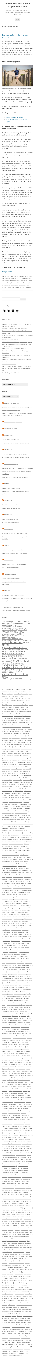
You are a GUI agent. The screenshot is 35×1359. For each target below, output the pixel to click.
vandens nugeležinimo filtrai (12, 679)
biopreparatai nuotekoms (19, 1038)
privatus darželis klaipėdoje (20, 1082)
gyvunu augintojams (24, 952)
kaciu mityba (25, 930)
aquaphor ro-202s (17, 780)
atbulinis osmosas (12, 642)
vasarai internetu (27, 1130)
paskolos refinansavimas (14, 890)
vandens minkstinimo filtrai (15, 675)
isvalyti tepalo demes (13, 897)
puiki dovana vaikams (16, 808)
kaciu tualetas (16, 943)
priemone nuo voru (17, 793)
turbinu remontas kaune (14, 879)
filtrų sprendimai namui (23, 720)
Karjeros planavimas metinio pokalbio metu (14, 348)
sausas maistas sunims (13, 1219)
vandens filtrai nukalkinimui (18, 700)
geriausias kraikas (13, 1011)
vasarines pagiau (22, 1122)
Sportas (8, 278)
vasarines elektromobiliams (9, 1122)
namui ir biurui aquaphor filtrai (20, 773)
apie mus (19, 958)
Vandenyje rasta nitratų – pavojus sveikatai (14, 564)
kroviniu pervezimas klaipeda (19, 1033)
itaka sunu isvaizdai (11, 963)
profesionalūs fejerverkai (15, 1014)
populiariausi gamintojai (9, 1137)
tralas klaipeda (6, 1307)
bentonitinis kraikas (7, 947)
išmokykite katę (6, 932)
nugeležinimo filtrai (13, 653)
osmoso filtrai (9, 658)
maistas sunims (6, 1002)
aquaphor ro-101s (7, 771)
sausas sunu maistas (12, 972)
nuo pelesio (5, 1086)
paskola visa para (16, 1144)
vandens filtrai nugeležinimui (9, 742)
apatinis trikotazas (7, 1340)
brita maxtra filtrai (23, 1018)
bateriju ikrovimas (8, 1333)
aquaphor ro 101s (9, 625)
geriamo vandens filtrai (14, 647)
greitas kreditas (22, 886)
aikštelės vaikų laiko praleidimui (15, 811)
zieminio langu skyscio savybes (16, 859)
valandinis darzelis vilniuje (24, 936)
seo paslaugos (6, 661)
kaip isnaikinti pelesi (20, 1141)
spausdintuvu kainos (22, 1060)
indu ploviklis (13, 1066)
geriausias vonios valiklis (8, 824)
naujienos (25, 958)
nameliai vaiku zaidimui (23, 1300)
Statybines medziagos (10, 574)
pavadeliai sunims (12, 969)
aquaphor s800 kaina (18, 632)
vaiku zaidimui (29, 859)
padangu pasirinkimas (8, 916)
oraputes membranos (8, 1336)
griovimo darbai (6, 649)
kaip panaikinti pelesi (20, 1318)
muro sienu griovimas (18, 1062)
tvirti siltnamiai (6, 978)
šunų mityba (10, 1007)
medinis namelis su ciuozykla (9, 894)
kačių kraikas (27, 1007)
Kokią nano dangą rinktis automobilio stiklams (15, 477)
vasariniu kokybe (6, 1108)
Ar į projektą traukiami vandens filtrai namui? (14, 533)
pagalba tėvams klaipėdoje (9, 1077)
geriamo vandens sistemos (13, 749)
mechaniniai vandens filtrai (19, 649)
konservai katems (11, 945)
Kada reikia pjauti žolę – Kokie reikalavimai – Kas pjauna (17, 468)
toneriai (18, 1055)
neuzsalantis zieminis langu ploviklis (17, 905)
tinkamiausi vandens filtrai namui (16, 718)
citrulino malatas (12, 280)
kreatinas (24, 280)
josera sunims (14, 939)
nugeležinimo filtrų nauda (24, 740)
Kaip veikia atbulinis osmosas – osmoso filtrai (14, 553)
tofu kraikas (17, 947)
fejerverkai (25, 987)
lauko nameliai (6, 1027)
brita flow (7, 1022)
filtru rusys (15, 1016)
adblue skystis (12, 864)
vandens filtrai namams (15, 1355)
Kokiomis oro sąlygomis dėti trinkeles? (12, 550)
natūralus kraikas (18, 1283)
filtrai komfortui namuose (22, 714)
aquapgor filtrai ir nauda (25, 764)
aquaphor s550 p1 (18, 631)
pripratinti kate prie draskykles (22, 892)
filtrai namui (22, 736)
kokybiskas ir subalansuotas (16, 967)
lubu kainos (9, 877)
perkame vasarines (13, 1135)
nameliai (28, 1025)
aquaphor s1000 (16, 634)
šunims (4, 954)
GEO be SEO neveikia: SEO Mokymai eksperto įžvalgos (17, 342)
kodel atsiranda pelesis (19, 857)
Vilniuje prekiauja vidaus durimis (11, 579)
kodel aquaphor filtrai (26, 775)
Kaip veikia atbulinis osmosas (10, 340)
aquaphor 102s (27, 786)
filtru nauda (23, 989)
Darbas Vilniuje (19, 1031)
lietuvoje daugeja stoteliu (17, 826)
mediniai (23, 1291)
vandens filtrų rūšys (25, 731)
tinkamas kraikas (6, 1016)
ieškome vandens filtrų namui (10, 722)
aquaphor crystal (8, 621)
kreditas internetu (16, 930)
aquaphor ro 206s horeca (9, 630)
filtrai (5, 645)
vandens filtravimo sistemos (12, 671)
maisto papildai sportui (11, 283)
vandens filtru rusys (16, 769)
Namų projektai (8, 529)
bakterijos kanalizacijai (15, 850)
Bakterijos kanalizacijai (11, 428)
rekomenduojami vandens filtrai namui (16, 729)
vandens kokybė (8, 672)
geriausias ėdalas (12, 985)
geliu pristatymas (20, 1069)
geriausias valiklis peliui (14, 835)
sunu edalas (13, 936)
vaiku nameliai (15, 1029)
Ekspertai (6, 483)
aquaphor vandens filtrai (12, 638)
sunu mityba (20, 963)
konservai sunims (6, 943)
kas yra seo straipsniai (16, 841)
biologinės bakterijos (20, 991)
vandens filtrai (20, 660)
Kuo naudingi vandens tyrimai (10, 567)
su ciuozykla (24, 1029)
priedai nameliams (27, 1289)
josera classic (22, 839)
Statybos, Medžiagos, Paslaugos (13, 422)
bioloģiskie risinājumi (8, 861)
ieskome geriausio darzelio (21, 868)
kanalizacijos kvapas (7, 994)
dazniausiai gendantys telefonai (10, 815)
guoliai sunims (6, 941)
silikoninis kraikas (22, 945)
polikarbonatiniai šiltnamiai (23, 976)
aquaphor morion (23, 623)
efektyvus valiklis (16, 1042)
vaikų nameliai (7, 1291)
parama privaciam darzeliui (9, 866)
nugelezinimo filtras (13, 651)
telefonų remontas (25, 795)
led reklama (12, 980)
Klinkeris (6, 545)
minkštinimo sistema (15, 698)
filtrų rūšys (14, 696)
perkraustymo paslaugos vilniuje (19, 932)
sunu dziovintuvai (26, 941)
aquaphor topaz (8, 637)
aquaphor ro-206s (18, 782)
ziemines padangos (19, 910)
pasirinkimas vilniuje (7, 868)
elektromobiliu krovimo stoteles (23, 1199)
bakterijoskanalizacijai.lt (14, 1075)
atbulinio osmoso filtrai (8, 751)
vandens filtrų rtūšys (15, 727)
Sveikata (13, 278)
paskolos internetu (21, 883)
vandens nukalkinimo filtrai (20, 747)
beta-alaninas (25, 278)
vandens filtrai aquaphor (12, 663)
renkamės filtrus (7, 983)
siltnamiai (4, 879)
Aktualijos (11, 276)
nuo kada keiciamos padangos (23, 916)
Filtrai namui (8, 514)
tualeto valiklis (12, 1060)
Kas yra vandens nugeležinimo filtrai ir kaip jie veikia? (16, 366)
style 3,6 (20, 1287)
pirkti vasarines (25, 1115)
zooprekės (5, 1014)
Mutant (20, 283)
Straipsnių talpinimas (25, 287)
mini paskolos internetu (17, 1201)
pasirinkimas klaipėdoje (24, 1080)
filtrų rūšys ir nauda (26, 698)
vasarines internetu (8, 1102)
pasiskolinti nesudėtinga (8, 883)
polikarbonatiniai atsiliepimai (18, 978)
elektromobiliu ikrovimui (21, 927)
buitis (15, 848)
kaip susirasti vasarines (19, 1133)
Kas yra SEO (7, 590)
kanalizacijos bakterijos (20, 994)
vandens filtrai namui (14, 665)
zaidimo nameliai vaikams (18, 1051)
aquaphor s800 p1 (6, 634)
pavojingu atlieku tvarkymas (25, 1066)
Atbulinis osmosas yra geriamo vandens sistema (15, 443)
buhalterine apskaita (22, 864)
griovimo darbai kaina (8, 1069)
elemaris (13, 1022)
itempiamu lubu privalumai (19, 870)
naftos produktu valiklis (8, 1148)
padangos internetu (13, 901)
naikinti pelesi (17, 1049)
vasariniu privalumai (25, 1119)
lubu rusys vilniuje (18, 877)
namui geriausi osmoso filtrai (9, 736)
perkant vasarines (17, 1130)
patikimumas (11, 1064)
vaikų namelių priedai (13, 1325)
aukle (10, 1086)
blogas (28, 985)
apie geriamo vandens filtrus (20, 705)
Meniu (17, 19)
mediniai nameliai (12, 1025)
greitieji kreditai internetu (19, 888)
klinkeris (16, 1044)
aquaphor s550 (21, 630)
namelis (31, 1298)
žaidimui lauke (25, 1027)
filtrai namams (18, 716)
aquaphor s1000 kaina (8, 635)
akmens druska (28, 1148)
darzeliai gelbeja (22, 866)
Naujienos (24, 276)
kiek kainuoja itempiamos (15, 875)
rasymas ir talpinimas (15, 1100)
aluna (30, 1018)
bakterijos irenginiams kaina (17, 1040)
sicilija (28, 1146)
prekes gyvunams (13, 1221)
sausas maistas (19, 1007)
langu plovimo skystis (16, 908)
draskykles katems (27, 890)
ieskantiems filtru (6, 989)
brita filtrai (25, 643)
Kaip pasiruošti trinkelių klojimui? (11, 488)
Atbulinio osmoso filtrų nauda (10, 522)
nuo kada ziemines (27, 852)
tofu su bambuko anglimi (22, 923)
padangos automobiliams (15, 1091)
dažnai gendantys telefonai (21, 822)
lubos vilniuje (27, 877)
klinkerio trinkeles (6, 1038)
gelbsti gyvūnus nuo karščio (14, 1005)
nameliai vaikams (15, 1027)
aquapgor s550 (27, 771)
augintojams (22, 985)
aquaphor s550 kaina (8, 631)
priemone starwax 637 (9, 1311)
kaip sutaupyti (28, 963)
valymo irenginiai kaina (19, 1086)
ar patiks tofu (13, 956)
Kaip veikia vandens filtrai (9, 364)
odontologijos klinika (17, 934)
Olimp (24, 283)
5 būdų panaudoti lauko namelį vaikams (13, 607)
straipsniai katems (27, 879)
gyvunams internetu (8, 965)
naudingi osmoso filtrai (20, 709)
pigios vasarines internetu (18, 1126)
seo (25, 658)
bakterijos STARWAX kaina (9, 1314)
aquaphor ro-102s (17, 771)
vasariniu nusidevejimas (14, 1128)
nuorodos (4, 961)
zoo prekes (20, 1022)
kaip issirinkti (11, 976)
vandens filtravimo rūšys (25, 691)
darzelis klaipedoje (27, 1075)
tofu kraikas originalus (21, 925)
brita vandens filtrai (18, 998)
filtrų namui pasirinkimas (8, 714)
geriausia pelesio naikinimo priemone (19, 1139)
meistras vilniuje (6, 934)
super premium (28, 934)
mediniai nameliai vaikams (20, 1089)
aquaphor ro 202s (6, 789)
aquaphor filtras (9, 623)
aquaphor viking (8, 640)
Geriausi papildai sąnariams (14, 117)
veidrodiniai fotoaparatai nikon (11, 1150)
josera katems (6, 939)
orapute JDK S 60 (20, 1064)
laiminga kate (5, 881)
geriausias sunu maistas (18, 1002)
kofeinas (19, 280)
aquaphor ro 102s (9, 628)
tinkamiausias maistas (18, 983)
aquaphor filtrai (22, 621)
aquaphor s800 (7, 633)
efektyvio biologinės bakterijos (22, 996)
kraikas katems (27, 1014)
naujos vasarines (17, 1106)
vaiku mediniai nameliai (9, 1300)
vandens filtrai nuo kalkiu (16, 667)
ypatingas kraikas (12, 974)
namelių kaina (9, 1294)
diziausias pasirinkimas (8, 1117)
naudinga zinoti (13, 1111)
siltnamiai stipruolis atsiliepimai (10, 855)
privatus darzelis (6, 870)
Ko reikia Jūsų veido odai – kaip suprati (12, 373)
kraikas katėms (6, 1009)
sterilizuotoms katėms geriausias (21, 819)
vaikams (20, 848)
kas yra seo (5, 797)
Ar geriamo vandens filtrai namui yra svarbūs (14, 454)
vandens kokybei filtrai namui (10, 725)
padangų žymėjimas (26, 689)
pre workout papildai (18, 285)
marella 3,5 (20, 1020)
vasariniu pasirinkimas (14, 1113)
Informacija (18, 276)
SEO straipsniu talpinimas (11, 403)
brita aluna (6, 1020)
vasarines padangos (27, 679)
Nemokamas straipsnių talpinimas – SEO (17, 5)
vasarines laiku (6, 1104)
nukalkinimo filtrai (12, 655)
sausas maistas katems (18, 1214)
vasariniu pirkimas (7, 1106)
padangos (20, 658)
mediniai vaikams (7, 1296)
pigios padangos (6, 903)
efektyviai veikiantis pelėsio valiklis (17, 837)
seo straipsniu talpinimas (21, 751)
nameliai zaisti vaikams (17, 1053)
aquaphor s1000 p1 (19, 635)
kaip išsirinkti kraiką (14, 1280)
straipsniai (5, 987)
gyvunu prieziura (13, 952)
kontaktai (13, 958)
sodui (10, 998)
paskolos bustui (6, 930)
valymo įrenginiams (26, 1058)
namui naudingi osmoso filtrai (20, 707)
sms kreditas (11, 1146)
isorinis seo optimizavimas (16, 844)
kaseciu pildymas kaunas (13, 1058)
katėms (9, 954)
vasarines (28, 1102)
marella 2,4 (13, 1020)
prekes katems (21, 969)
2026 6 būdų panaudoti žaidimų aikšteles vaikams (16, 610)
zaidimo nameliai (10, 1322)
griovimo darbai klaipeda (14, 1036)
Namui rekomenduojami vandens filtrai (13, 595)
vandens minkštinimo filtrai (9, 740)
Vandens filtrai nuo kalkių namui (11, 440)
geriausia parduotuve (20, 965)
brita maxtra (13, 1285)
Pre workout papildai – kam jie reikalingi (15, 36)
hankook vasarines (23, 1111)
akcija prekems (22, 974)
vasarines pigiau (27, 1106)
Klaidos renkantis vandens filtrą (11, 508)
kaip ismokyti (22, 1016)
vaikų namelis (21, 1025)
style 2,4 (26, 1020)
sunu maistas (5, 936)
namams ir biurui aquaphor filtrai (10, 775)
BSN (30, 278)
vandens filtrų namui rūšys (25, 722)
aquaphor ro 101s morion (12, 626)
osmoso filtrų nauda (27, 694)
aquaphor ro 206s (21, 628)
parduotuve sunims (14, 1093)
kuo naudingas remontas (15, 833)
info (8, 950)
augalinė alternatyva (23, 956)
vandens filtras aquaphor (12, 669)
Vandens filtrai (8, 435)
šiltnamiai (10, 1000)
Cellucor (4, 280)
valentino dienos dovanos (13, 1073)
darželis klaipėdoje (12, 1080)
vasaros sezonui (7, 1130)
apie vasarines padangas (26, 1135)
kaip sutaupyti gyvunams (16, 950)
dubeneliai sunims (15, 941)
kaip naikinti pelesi (20, 1047)
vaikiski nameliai (6, 1029)
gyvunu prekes (14, 881)
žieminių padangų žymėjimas (9, 691)
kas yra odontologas (12, 1018)
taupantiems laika (27, 1104)
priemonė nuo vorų (14, 795)
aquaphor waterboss (23, 640)
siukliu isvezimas (26, 1036)
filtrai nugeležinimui (7, 694)
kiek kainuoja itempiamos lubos (16, 872)
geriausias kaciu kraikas (20, 813)
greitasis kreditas (12, 886)
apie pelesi (19, 1137)
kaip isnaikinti (10, 1047)
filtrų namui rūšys (14, 731)
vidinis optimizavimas (24, 881)
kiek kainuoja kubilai (7, 822)
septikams (5, 1060)
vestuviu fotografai (7, 1062)
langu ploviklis (26, 908)
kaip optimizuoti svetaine (17, 846)
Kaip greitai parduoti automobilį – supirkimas (14, 329)
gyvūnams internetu (16, 1009)
